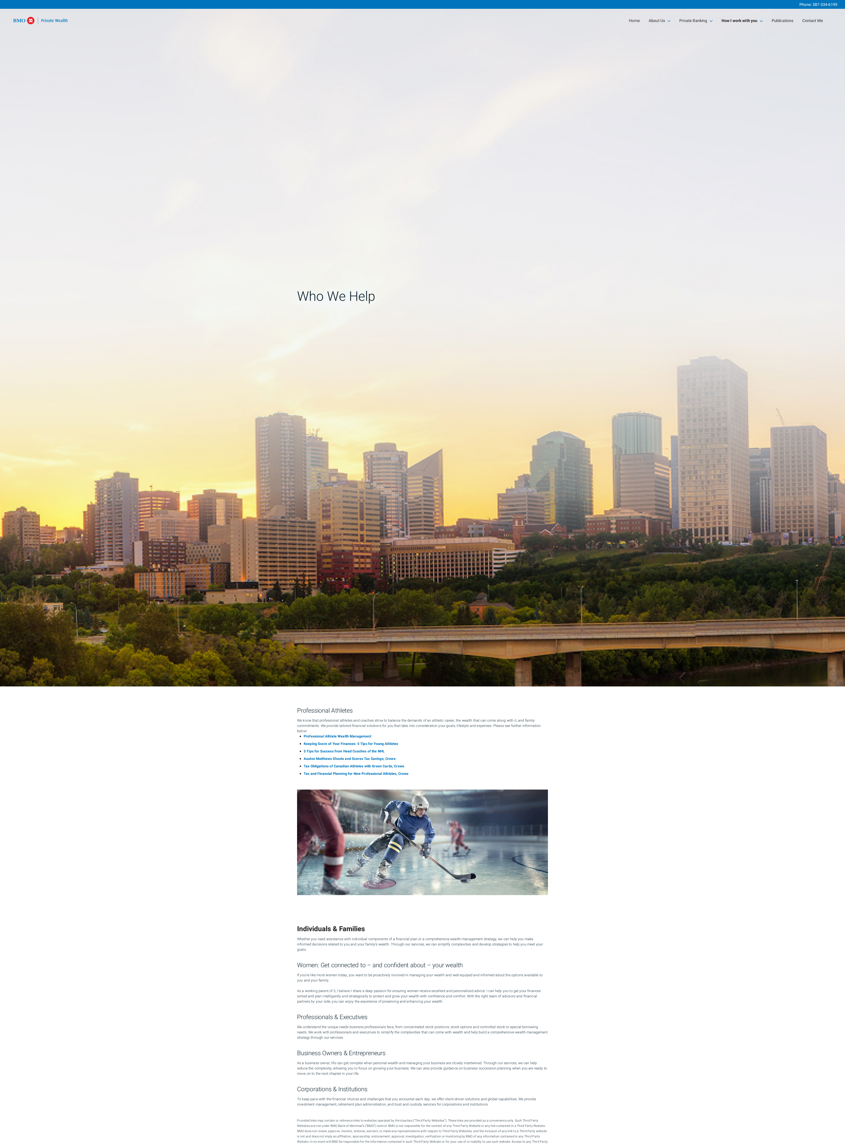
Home (634, 21)
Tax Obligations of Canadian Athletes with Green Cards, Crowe (354, 766)
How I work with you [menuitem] (739, 22)
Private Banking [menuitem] (693, 22)
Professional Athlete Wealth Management (337, 736)
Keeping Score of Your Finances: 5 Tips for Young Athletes (351, 743)
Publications (783, 21)
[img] (422, 343)
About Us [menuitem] (656, 22)
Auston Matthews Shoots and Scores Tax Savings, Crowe (350, 758)
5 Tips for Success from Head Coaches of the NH (343, 751)
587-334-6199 (825, 5)
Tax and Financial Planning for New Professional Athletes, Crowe (356, 773)
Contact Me (812, 21)
